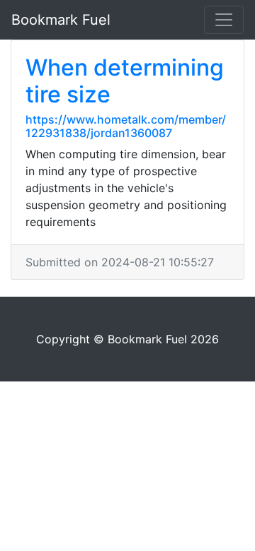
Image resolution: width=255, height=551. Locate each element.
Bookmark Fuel (60, 19)
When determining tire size (125, 81)
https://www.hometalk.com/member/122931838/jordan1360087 (126, 126)
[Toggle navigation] (224, 20)
